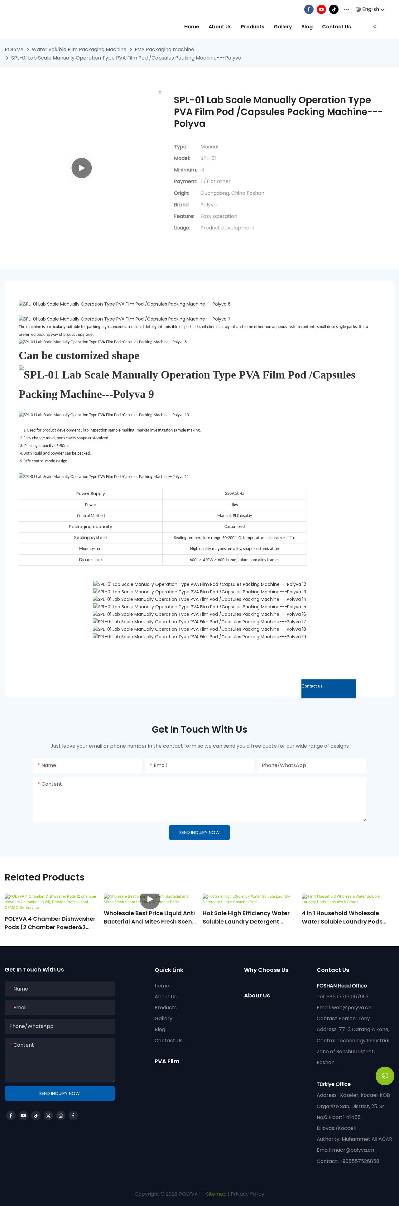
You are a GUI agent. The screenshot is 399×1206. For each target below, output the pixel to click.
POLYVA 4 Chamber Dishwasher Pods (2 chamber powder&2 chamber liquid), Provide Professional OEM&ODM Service (50, 923)
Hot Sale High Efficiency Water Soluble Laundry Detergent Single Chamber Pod (246, 917)
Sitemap (216, 1194)
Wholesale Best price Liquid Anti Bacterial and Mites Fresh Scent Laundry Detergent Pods (149, 917)
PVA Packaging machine (164, 49)
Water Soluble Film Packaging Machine (79, 49)
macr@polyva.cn (353, 1150)
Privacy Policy (247, 1194)
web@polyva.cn (351, 1007)
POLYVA (14, 49)
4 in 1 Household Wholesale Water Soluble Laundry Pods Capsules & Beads (342, 917)
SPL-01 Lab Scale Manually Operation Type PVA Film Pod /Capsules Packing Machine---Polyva (126, 57)
